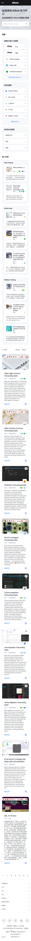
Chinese (4, 937)
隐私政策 (15, 926)
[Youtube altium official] (21, 921)
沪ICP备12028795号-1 (15, 934)
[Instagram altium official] (27, 921)
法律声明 (8, 932)
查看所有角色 (14, 121)
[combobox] (25, 350)
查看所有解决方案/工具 (14, 77)
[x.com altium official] (10, 921)
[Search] (26, 24)
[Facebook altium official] (4, 921)
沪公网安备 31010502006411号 (18, 932)
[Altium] (15, 3)
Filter (5, 349)
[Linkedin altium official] (15, 921)
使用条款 (26, 928)
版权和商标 (9, 926)
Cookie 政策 (21, 926)
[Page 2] (28, 875)
